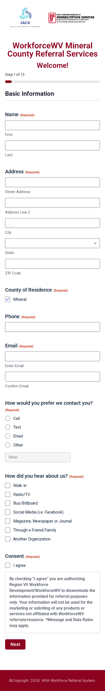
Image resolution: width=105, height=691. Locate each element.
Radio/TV (21, 494)
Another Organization (31, 539)
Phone (20, 316)
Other (18, 445)
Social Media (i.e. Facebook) (38, 512)
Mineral (20, 299)
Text (17, 427)
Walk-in (20, 485)
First (8, 134)
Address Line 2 (17, 212)
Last (8, 155)
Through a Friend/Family (34, 530)
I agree (19, 565)
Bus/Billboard (25, 503)
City (8, 232)
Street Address (17, 191)
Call (16, 418)
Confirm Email (17, 386)
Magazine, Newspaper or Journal (42, 521)
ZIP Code (13, 273)
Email (18, 436)
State (9, 252)
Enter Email (14, 366)
